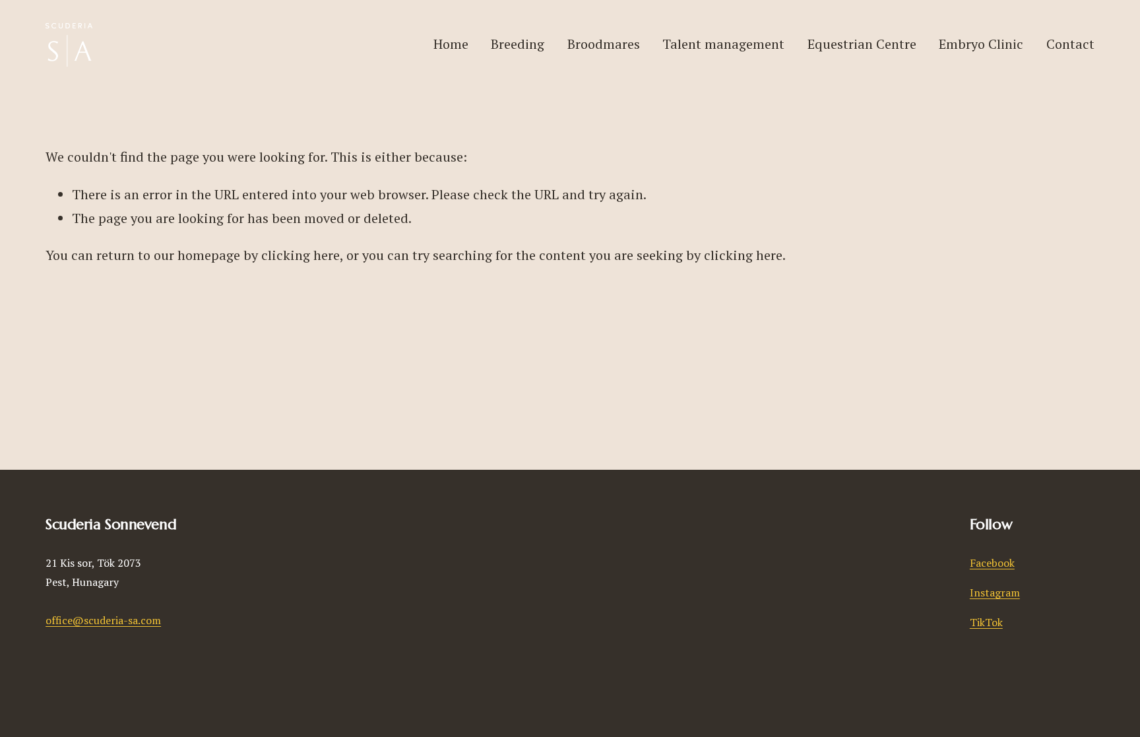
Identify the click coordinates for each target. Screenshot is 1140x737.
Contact (1070, 44)
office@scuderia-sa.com (103, 620)
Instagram (995, 592)
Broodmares (603, 44)
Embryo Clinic (981, 44)
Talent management (723, 44)
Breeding (517, 44)
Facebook (992, 563)
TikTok (986, 622)
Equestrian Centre (862, 44)
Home (450, 44)
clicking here (300, 255)
